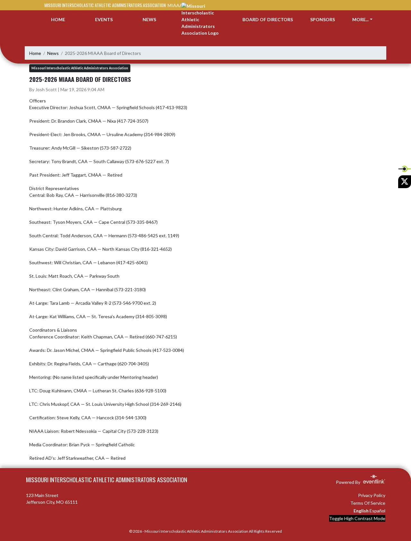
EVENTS (104, 19)
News (53, 53)
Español (377, 510)
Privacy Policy (371, 495)
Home (35, 53)
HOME (58, 19)
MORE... (360, 19)
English (361, 510)
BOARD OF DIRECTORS (267, 19)
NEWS (149, 19)
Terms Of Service (367, 503)
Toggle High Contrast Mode (357, 518)
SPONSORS (322, 19)
